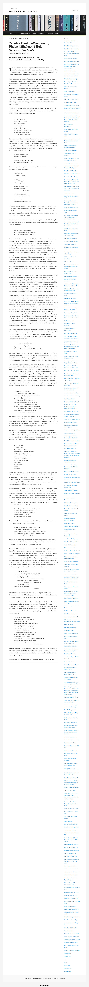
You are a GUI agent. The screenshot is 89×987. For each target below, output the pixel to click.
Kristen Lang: (71, 276)
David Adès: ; (71, 53)
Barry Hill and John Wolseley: (71, 732)
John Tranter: (70, 547)
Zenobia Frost (51, 659)
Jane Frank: (71, 61)
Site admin (62, 978)
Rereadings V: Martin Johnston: (71, 303)
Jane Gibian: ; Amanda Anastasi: (71, 266)
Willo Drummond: (71, 174)
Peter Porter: (71, 844)
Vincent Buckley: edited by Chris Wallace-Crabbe (71, 839)
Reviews (15, 659)
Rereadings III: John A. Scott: (71, 402)
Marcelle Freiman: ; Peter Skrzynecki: (71, 223)
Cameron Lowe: (69, 91)
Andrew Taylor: (70, 163)
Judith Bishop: (69, 433)
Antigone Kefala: (71, 490)
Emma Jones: (71, 827)
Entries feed (67, 965)
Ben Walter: (70, 71)
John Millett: (71, 847)
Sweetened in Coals (43, 659)
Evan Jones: (70, 574)
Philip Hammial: (70, 171)
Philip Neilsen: (72, 430)
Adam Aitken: (70, 244)
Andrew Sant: (68, 821)
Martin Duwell (25, 53)
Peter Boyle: (70, 238)
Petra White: (68, 261)
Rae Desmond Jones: (71, 850)
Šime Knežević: (71, 105)
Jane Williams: (72, 441)
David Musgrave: (72, 778)
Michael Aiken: (72, 419)
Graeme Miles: (70, 661)
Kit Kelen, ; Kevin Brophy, (71, 406)
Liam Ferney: (71, 49)
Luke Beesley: (70, 942)
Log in (65, 962)
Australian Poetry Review (23, 11)
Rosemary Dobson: (71, 697)
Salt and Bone (35, 659)
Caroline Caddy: (72, 740)
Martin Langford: (71, 803)
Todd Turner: (68, 320)
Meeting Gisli (67, 953)
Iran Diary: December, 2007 (70, 895)
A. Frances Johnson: (71, 241)
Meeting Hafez (67, 956)
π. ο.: (71, 539)
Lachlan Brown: (71, 664)
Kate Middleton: (70, 448)
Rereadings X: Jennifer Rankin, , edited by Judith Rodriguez (71, 66)
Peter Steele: (71, 861)
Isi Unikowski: (70, 102)
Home (11, 33)
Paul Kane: (70, 856)
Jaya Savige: (71, 313)
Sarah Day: (69, 193)
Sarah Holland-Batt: (71, 177)
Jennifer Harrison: (70, 422)
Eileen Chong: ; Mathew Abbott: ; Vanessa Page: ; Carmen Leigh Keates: (72, 690)
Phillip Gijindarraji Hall (26, 659)
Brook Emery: (70, 654)
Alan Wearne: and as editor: (71, 466)
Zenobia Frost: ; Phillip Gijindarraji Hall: (29, 46)
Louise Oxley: (70, 58)
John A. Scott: (70, 333)
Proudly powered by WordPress (31, 978)
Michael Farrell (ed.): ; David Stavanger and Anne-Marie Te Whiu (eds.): (71, 344)
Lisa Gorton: (71, 633)
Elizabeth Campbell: (70, 737)
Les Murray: (72, 550)
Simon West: (70, 150)
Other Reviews (41, 33)
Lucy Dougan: (71, 207)
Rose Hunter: (70, 298)
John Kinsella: (71, 79)
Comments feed (68, 968)
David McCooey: (71, 505)
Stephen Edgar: (70, 646)
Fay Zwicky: (68, 930)
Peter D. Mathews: (71, 188)
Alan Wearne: (71, 113)
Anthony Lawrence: (71, 526)
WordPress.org (67, 971)
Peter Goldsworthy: (71, 46)
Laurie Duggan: (71, 808)
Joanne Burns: (70, 743)
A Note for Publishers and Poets (22, 33)
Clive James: (72, 396)
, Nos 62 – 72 (71, 892)
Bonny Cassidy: (71, 598)
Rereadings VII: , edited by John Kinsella (70, 202)
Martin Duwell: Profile (53, 33)
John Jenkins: (72, 370)
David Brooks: (72, 140)
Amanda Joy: (72, 482)
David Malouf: (71, 411)
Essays (34, 33)
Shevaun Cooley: (70, 474)
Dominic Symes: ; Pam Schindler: (71, 181)
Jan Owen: (71, 869)
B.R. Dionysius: (70, 627)
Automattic (48, 978)
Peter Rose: (71, 99)
